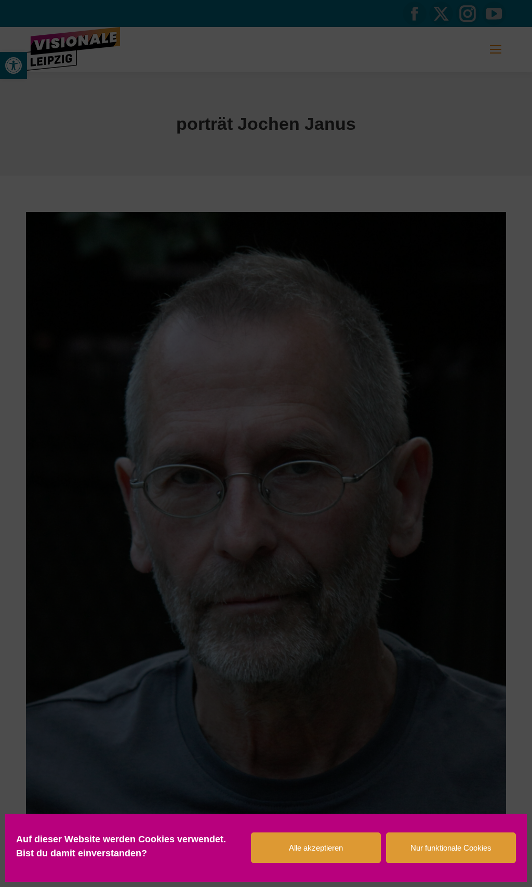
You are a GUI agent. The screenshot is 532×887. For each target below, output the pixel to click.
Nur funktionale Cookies (450, 847)
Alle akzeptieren (316, 847)
